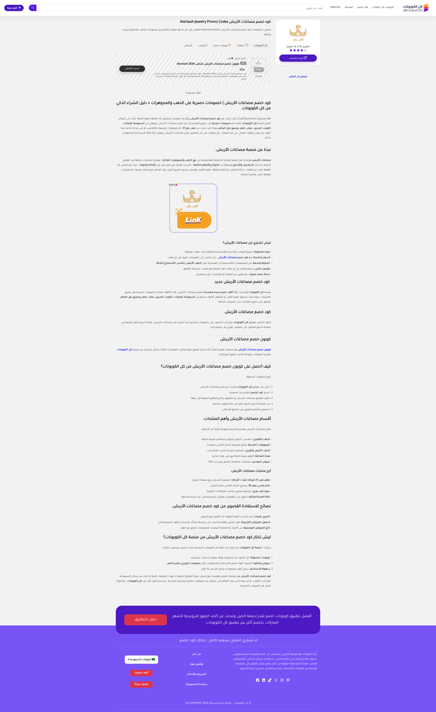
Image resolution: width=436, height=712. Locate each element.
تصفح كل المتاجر (298, 76)
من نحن (196, 654)
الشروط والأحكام (196, 674)
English (335, 7)
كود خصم (362, 7)
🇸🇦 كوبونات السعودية (141, 660)
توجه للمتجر (296, 58)
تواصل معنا (196, 664)
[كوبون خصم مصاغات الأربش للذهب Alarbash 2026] (258, 65)
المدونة (349, 7)
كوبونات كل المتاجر (383, 7)
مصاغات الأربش (227, 257)
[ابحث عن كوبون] (32, 8)
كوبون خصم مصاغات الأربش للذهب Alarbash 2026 (208, 64)
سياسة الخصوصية (196, 684)
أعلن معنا (12, 8)
